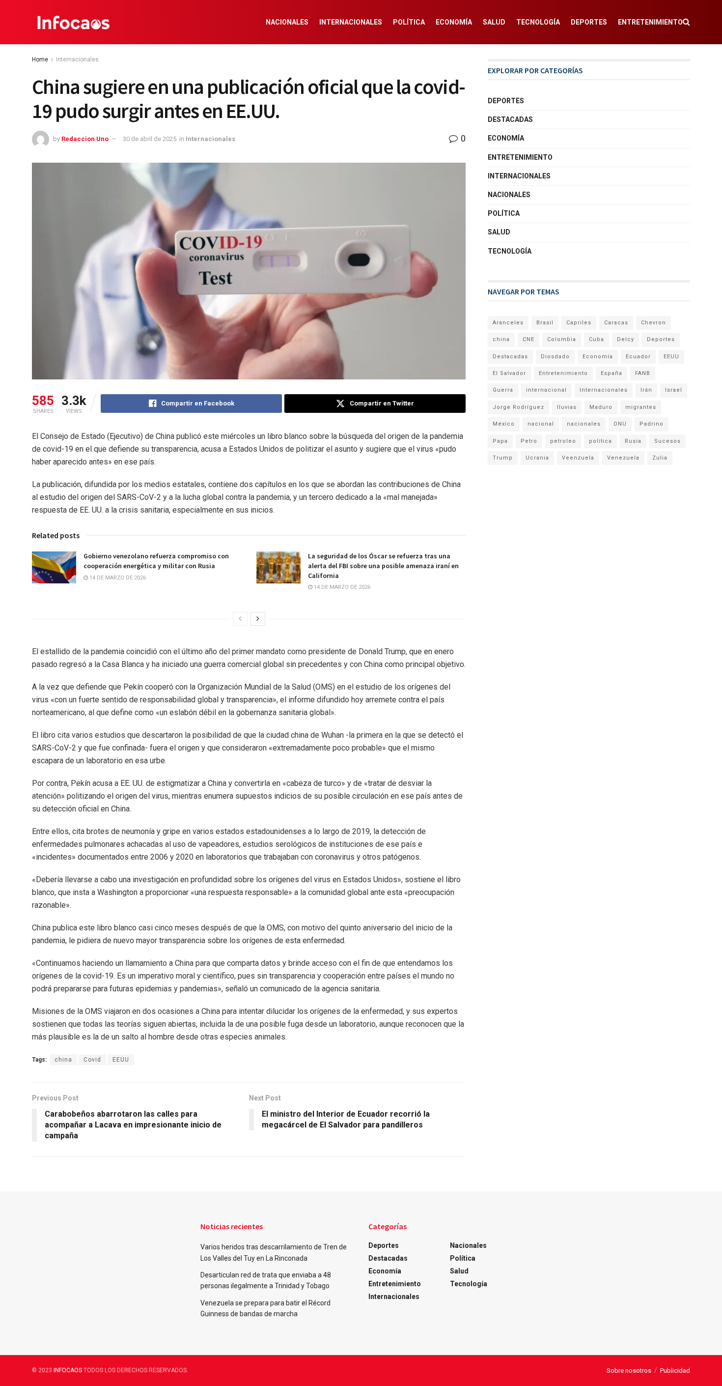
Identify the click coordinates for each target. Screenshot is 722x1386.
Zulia (659, 458)
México (504, 424)
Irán (646, 390)
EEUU (120, 1059)
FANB (642, 373)
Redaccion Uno (85, 139)
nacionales (584, 424)
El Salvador (509, 373)
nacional (541, 424)
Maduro (600, 407)
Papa (500, 441)
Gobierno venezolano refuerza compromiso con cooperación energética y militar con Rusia (156, 560)
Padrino (651, 424)
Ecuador (638, 356)
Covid (92, 1059)
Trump (503, 458)
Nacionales (287, 22)
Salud (494, 22)
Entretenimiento (650, 22)
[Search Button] (686, 22)
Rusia (633, 441)
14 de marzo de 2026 (117, 578)
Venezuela (623, 458)
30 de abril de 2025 (149, 139)
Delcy (625, 339)
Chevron (653, 322)
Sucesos (667, 441)
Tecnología (538, 22)
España (611, 373)
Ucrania (537, 458)
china (63, 1059)
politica (600, 441)
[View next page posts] (257, 619)
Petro (529, 441)
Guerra (503, 390)
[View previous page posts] (240, 619)
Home (40, 59)
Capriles (578, 322)
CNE (528, 339)
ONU (620, 424)
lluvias (567, 407)
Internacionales (350, 22)
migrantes (640, 407)
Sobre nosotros (629, 1370)
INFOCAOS (68, 1370)
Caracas (616, 322)
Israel (673, 390)
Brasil (545, 322)
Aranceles (508, 322)
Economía (454, 22)
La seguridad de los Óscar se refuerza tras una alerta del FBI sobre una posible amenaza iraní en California (383, 565)
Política (409, 22)
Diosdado (555, 356)
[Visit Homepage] (73, 22)
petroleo (563, 441)
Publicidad (675, 1370)
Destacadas (510, 119)
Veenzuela (578, 458)
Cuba (596, 339)
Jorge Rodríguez (518, 407)
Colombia (561, 339)
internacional (546, 390)
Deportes (589, 22)
